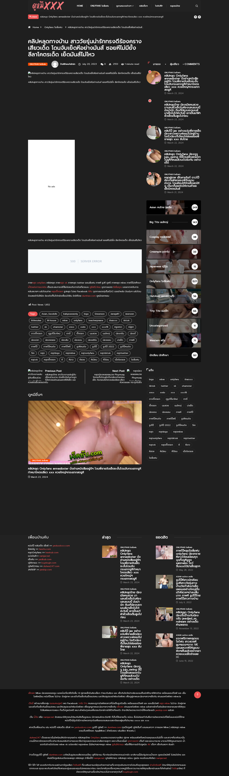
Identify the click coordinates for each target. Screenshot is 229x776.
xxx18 (105, 327)
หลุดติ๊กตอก (57, 291)
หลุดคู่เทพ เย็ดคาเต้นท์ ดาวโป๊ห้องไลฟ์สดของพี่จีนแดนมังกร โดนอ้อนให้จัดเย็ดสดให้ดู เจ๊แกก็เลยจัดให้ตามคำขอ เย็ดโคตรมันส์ (181, 183)
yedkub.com (44, 559)
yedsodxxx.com (61, 545)
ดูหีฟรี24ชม (95, 287)
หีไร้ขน (106, 359)
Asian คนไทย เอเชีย (184, 576)
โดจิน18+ (159, 5)
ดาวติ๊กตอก (36, 333)
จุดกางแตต (133, 741)
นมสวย (93, 333)
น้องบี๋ (133, 333)
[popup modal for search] (197, 5)
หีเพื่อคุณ (117, 287)
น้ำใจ (36, 717)
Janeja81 (115, 314)
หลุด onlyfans (39, 282)
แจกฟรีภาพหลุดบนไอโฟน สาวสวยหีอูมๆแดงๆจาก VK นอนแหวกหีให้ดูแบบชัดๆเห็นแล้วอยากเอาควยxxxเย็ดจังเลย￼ (188, 647)
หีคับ (90, 291)
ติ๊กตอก (80, 333)
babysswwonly (70, 314)
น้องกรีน (120, 333)
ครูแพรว (118, 327)
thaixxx (113, 320)
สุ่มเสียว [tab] (174, 64)
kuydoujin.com (48, 562)
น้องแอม (107, 340)
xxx (94, 327)
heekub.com (51, 552)
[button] (195, 17)
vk (45, 327)
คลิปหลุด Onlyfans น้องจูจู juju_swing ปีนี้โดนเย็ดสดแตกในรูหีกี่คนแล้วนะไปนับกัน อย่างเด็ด (182, 158)
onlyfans (78, 320)
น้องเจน (78, 340)
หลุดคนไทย (175, 5)
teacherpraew (95, 320)
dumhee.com (89, 295)
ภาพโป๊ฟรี (66, 346)
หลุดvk (34, 359)
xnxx (71, 327)
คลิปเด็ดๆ (143, 5)
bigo (86, 314)
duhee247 (35, 737)
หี (62, 359)
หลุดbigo (55, 353)
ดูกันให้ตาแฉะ (118, 744)
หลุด (43, 353)
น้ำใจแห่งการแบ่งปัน (37, 287)
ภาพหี (131, 340)
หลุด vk (63, 282)
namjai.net (44, 556)
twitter (34, 327)
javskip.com (46, 569)
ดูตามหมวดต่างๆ (123, 5)
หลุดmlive (70, 353)
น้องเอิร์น (92, 340)
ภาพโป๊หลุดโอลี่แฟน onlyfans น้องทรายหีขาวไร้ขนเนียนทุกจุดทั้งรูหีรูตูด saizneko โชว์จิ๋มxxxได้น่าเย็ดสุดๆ (188, 558)
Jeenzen (129, 314)
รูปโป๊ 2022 (108, 346)
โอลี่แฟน (135, 359)
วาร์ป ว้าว (83, 703)
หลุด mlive (165, 703)
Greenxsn (100, 314)
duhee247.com (51, 566)
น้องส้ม (64, 340)
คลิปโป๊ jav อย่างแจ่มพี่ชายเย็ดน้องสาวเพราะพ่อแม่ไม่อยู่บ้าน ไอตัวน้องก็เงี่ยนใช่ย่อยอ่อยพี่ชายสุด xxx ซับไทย (182, 135)
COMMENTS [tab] (192, 64)
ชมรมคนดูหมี (56, 703)
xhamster (58, 327)
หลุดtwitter (122, 353)
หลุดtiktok (105, 353)
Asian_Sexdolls (49, 314)
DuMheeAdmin (67, 64)
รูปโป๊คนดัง (125, 346)
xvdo (83, 327)
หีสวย (82, 359)
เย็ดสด (31, 693)
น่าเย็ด (120, 340)
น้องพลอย (50, 340)
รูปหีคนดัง (81, 346)
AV (149, 744)
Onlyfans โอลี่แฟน (99, 5)
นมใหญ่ (106, 333)
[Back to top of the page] (197, 694)
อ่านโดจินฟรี (155, 765)
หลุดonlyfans (87, 353)
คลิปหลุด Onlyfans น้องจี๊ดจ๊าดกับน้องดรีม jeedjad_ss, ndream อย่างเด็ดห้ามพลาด (188, 618)
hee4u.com (45, 549)
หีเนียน (94, 359)
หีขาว (71, 359)
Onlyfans (95, 737)
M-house (51, 320)
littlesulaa (36, 320)
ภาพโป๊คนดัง (49, 346)
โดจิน (174, 768)
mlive (65, 320)
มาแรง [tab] (157, 64)
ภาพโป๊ (34, 346)
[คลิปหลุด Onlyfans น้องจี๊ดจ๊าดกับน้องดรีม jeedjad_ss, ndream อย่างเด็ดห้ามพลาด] (164, 614)
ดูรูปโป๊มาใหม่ (54, 333)
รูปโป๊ (94, 346)
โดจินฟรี (77, 765)
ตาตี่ (68, 333)
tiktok (126, 320)
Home (80, 5)
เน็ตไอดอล (120, 359)
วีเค (32, 353)
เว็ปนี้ (31, 703)
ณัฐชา (131, 327)
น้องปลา (35, 340)
